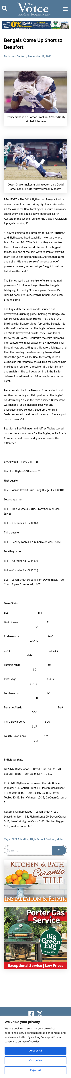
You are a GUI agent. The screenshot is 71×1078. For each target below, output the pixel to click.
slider (60, 839)
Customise (35, 1060)
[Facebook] (31, 1013)
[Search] (59, 850)
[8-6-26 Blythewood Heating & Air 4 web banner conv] (35, 25)
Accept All (35, 1050)
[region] (35, 1047)
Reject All (35, 1070)
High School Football (42, 839)
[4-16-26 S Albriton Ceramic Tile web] (35, 881)
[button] (65, 9)
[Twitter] (40, 1013)
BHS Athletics (20, 839)
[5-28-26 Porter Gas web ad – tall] (35, 937)
